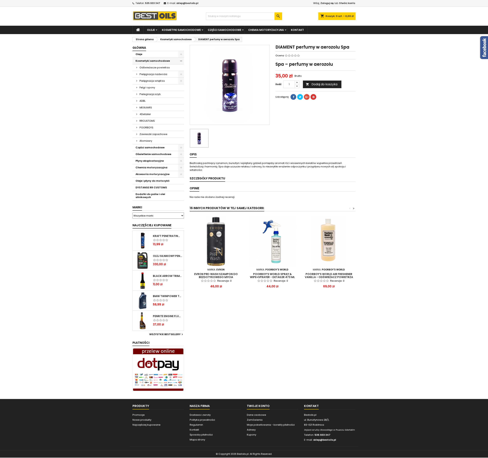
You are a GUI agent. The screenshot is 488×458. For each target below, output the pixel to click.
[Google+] (307, 97)
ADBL (142, 101)
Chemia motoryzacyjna (266, 30)
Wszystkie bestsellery (166, 334)
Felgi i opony (147, 87)
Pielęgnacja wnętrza (152, 81)
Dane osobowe (256, 415)
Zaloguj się (327, 3)
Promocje (138, 415)
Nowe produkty (141, 420)
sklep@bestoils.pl (187, 3)
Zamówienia (254, 420)
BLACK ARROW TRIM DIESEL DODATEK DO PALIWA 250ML (167, 275)
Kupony (251, 434)
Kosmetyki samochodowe (181, 30)
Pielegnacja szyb (150, 94)
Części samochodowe (224, 30)
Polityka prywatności (202, 420)
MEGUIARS (146, 107)
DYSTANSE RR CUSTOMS (151, 187)
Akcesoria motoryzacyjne (152, 174)
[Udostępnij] (293, 97)
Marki (137, 207)
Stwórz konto (347, 3)
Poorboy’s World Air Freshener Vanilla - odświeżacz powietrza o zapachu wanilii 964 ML (329, 277)
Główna (139, 48)
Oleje (151, 30)
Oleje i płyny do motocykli (152, 181)
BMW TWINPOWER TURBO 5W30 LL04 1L (167, 296)
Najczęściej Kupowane (151, 225)
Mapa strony (197, 439)
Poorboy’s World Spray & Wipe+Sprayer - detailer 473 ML (272, 275)
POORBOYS (146, 127)
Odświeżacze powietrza (155, 67)
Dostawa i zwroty (200, 415)
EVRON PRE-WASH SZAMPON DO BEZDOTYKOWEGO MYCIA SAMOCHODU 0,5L (216, 277)
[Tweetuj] (300, 97)
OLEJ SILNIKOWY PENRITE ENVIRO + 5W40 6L (167, 255)
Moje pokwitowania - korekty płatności (271, 425)
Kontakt (297, 30)
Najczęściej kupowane (146, 425)
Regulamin (196, 425)
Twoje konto (258, 406)
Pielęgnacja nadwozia (153, 74)
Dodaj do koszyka (321, 84)
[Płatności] (158, 369)
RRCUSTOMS (147, 121)
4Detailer (145, 114)
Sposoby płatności (201, 434)
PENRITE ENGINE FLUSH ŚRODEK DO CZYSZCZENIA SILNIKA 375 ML (167, 316)
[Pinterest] (313, 97)
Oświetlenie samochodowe (153, 154)
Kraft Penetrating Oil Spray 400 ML (167, 235)
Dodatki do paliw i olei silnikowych (150, 195)
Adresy (251, 430)
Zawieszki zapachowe (153, 134)
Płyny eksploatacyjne (150, 161)
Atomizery (146, 141)
